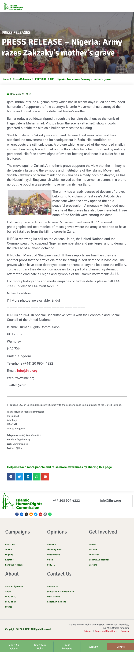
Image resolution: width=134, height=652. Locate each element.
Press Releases (22, 79)
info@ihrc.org (27, 371)
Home (5, 79)
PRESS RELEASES (16, 32)
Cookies (125, 631)
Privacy (88, 631)
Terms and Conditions (106, 631)
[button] (127, 6)
